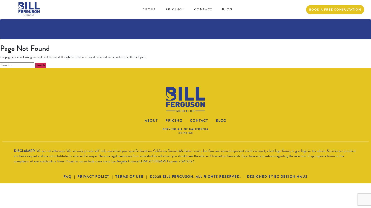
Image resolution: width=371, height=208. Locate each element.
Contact (199, 120)
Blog (221, 120)
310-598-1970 (185, 133)
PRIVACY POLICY (93, 176)
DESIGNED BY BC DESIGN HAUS (277, 176)
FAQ (67, 176)
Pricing (174, 120)
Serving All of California (185, 129)
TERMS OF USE (129, 176)
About (151, 120)
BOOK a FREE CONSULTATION (335, 9)
